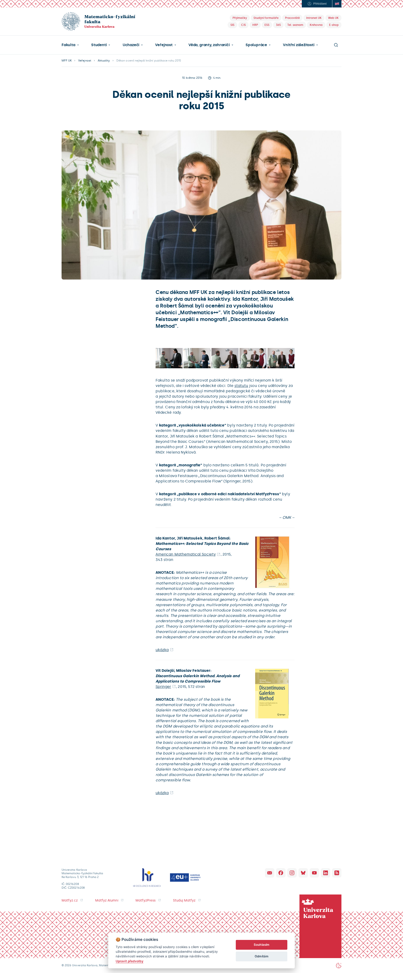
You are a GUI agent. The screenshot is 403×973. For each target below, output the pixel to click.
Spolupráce (256, 45)
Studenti (99, 45)
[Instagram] (292, 872)
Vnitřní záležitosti (298, 45)
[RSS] (336, 872)
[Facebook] (280, 872)
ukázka (162, 650)
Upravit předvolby (129, 961)
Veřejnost (163, 45)
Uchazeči (131, 45)
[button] (70, 44)
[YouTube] (314, 872)
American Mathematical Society (186, 554)
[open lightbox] (169, 358)
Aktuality (104, 60)
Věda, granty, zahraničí (209, 45)
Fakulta (68, 45)
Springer (163, 686)
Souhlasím (261, 944)
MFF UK (67, 60)
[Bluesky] (303, 872)
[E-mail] (269, 872)
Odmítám (261, 956)
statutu (241, 385)
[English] (336, 3)
